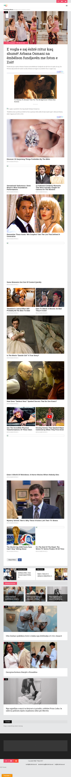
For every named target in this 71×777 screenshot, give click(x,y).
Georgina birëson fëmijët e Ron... (34, 597)
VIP (6, 12)
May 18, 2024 (21, 43)
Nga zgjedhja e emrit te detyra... (56, 597)
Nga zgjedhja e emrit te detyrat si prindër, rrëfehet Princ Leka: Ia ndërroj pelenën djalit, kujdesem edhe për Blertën (34, 709)
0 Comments (12, 43)
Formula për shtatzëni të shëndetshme (23, 9)
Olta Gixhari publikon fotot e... (12, 597)
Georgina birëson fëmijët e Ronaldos (21, 672)
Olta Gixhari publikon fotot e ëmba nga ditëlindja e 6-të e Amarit (34, 636)
